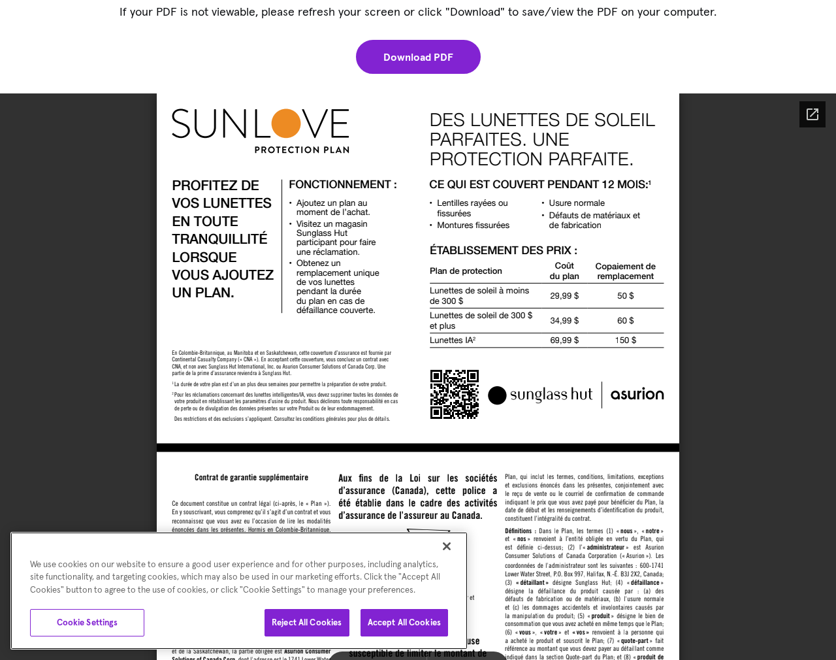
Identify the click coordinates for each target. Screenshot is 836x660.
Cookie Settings (87, 622)
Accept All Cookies (404, 622)
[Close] (446, 546)
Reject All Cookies (307, 622)
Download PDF (418, 56)
